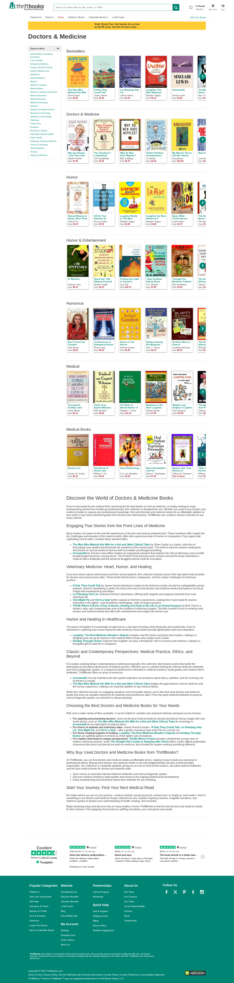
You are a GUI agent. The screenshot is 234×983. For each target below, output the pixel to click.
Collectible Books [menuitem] (97, 17)
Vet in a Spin (102, 600)
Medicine (34, 106)
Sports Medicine (37, 148)
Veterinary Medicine (38, 155)
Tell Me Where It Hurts (142, 738)
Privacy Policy (50, 974)
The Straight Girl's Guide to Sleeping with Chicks (140, 741)
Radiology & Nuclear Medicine (43, 141)
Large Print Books (38, 925)
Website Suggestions (103, 930)
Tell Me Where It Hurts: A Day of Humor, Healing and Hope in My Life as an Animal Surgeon (127, 605)
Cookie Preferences (130, 974)
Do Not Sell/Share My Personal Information (81, 974)
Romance (34, 920)
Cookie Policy (111, 974)
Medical (33, 81)
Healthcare (35, 74)
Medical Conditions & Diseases (43, 92)
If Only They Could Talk (87, 585)
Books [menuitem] (49, 17)
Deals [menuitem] (61, 17)
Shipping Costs (100, 916)
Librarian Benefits (69, 901)
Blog (63, 911)
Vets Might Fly (81, 600)
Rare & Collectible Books (41, 930)
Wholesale (98, 896)
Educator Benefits (70, 896)
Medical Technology (39, 102)
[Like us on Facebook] (166, 892)
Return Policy (99, 925)
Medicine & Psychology (40, 113)
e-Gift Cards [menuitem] (118, 17)
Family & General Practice (41, 67)
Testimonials (130, 920)
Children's (34, 892)
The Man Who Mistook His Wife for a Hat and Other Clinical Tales (111, 544)
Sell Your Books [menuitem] (198, 17)
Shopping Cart (68, 935)
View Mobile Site (69, 916)
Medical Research (38, 99)
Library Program (101, 892)
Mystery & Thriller (38, 911)
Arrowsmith (80, 553)
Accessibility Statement (153, 974)
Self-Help (34, 901)
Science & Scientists (39, 145)
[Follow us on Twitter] (175, 892)
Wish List (65, 944)
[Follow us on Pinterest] (184, 892)
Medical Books (36, 88)
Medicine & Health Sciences (42, 110)
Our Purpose (130, 896)
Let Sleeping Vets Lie (85, 594)
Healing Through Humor (87, 641)
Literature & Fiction (39, 906)
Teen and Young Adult (40, 896)
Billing (96, 920)
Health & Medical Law (39, 71)
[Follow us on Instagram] (202, 892)
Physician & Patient (38, 131)
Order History (67, 940)
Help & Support (100, 911)
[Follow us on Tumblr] (193, 892)
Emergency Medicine (39, 64)
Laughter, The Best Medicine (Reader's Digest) (101, 635)
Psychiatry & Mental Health (41, 134)
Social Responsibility (134, 906)
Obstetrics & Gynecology (40, 117)
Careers (128, 911)
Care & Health (36, 60)
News (127, 916)
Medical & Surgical (38, 85)
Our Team (129, 901)
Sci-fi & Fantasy (37, 916)
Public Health (36, 138)
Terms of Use (35, 974)
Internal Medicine (37, 78)
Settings (65, 930)
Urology (33, 152)
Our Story (129, 892)
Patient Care (35, 124)
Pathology (34, 120)
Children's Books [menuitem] (76, 17)
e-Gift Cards (67, 906)
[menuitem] (200, 6)
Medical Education (38, 95)
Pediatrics (34, 127)
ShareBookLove (69, 892)
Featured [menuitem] (34, 17)
